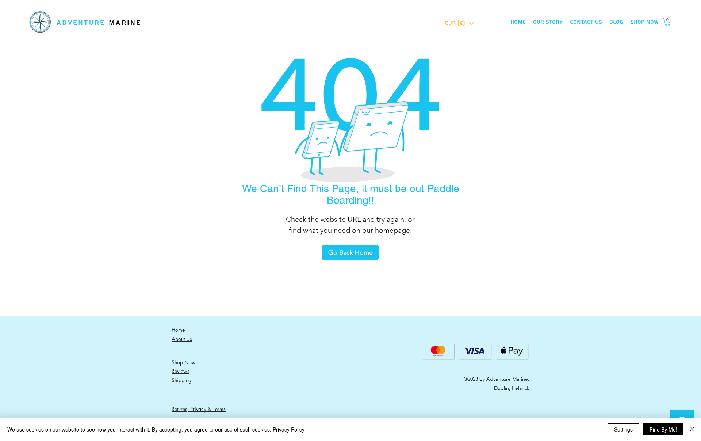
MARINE (125, 22)
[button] (459, 23)
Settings (623, 429)
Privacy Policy (288, 429)
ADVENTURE (83, 22)
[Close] (692, 429)
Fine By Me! (663, 429)
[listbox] (459, 23)
